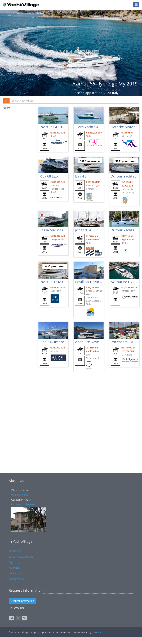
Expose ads (15, 562)
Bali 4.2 (81, 176)
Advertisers (15, 551)
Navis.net (96, 632)
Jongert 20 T (85, 230)
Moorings (14, 567)
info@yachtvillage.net (23, 504)
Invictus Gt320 (51, 126)
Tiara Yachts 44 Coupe (93, 126)
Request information (22, 600)
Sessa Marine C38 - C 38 (59, 230)
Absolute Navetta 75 (91, 341)
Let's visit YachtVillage (21, 556)
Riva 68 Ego (49, 176)
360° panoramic (90, 161)
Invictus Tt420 (51, 281)
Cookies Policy (17, 573)
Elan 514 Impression (56, 341)
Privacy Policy (16, 579)
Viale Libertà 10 (19, 494)
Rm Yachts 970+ (123, 341)
